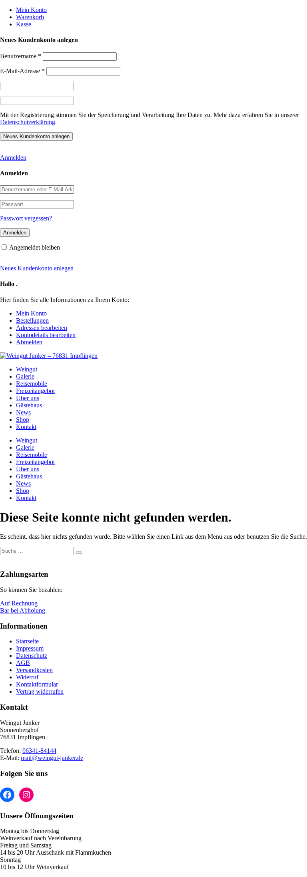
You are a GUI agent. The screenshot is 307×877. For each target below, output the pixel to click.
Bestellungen (32, 320)
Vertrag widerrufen (40, 691)
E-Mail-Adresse (22, 70)
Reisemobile (31, 383)
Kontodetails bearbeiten (46, 334)
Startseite (27, 641)
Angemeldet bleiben (34, 247)
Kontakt (26, 426)
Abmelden (29, 342)
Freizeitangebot (35, 390)
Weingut (26, 369)
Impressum (30, 648)
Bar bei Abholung (22, 610)
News (23, 412)
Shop (22, 419)
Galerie (25, 376)
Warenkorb (30, 17)
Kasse (23, 24)
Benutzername (20, 56)
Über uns (27, 398)
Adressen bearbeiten (41, 327)
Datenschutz (31, 655)
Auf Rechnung (19, 603)
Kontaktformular (37, 684)
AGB (23, 662)
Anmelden (13, 157)
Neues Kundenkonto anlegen (37, 268)
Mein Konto (31, 9)
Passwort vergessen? (26, 218)
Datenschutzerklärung (27, 122)
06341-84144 (39, 750)
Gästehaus (29, 405)
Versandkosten (34, 670)
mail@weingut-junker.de (52, 757)
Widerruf (27, 677)
